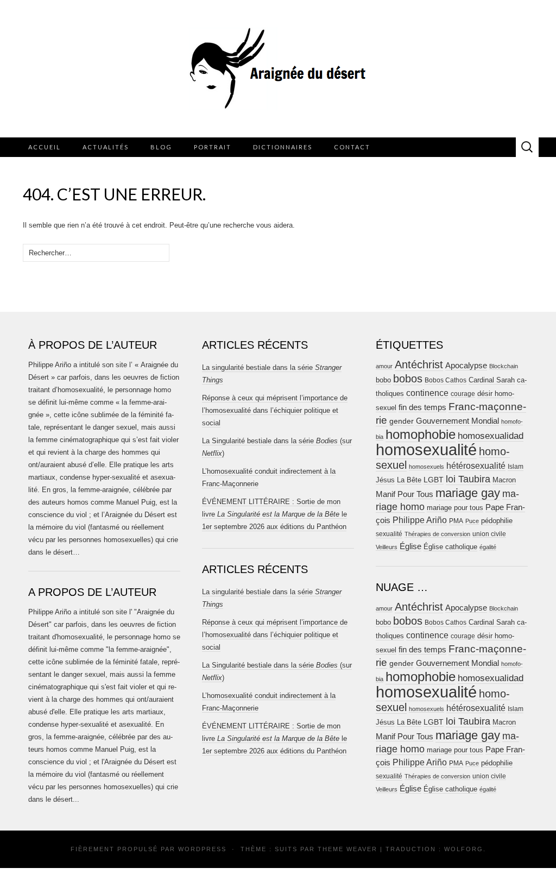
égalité (487, 547)
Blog (161, 146)
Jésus (385, 480)
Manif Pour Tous (404, 494)
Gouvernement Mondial (457, 420)
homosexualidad (490, 436)
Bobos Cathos (445, 380)
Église (410, 546)
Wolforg (463, 849)
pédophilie (497, 521)
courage (463, 393)
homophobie (421, 434)
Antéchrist (419, 364)
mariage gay (467, 493)
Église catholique (450, 547)
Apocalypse (466, 365)
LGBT (434, 480)
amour (384, 366)
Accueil (44, 146)
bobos (407, 379)
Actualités (106, 146)
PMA (456, 521)
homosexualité (426, 449)
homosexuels (426, 466)
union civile (489, 533)
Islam (515, 466)
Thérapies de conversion (437, 534)
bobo (383, 380)
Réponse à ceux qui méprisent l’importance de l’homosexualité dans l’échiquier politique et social (275, 410)
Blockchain (503, 366)
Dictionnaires (282, 146)
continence (427, 393)
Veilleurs (386, 547)
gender (401, 421)
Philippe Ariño (420, 520)
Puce (472, 521)
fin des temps (422, 407)
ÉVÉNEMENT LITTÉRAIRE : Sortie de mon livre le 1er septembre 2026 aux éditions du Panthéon (274, 514)
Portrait (212, 146)
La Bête (409, 480)
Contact (352, 146)
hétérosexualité (476, 465)
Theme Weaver (347, 849)
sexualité (389, 534)
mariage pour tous (455, 508)
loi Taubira (468, 479)
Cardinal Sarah (492, 380)
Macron (504, 480)
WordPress (202, 849)
